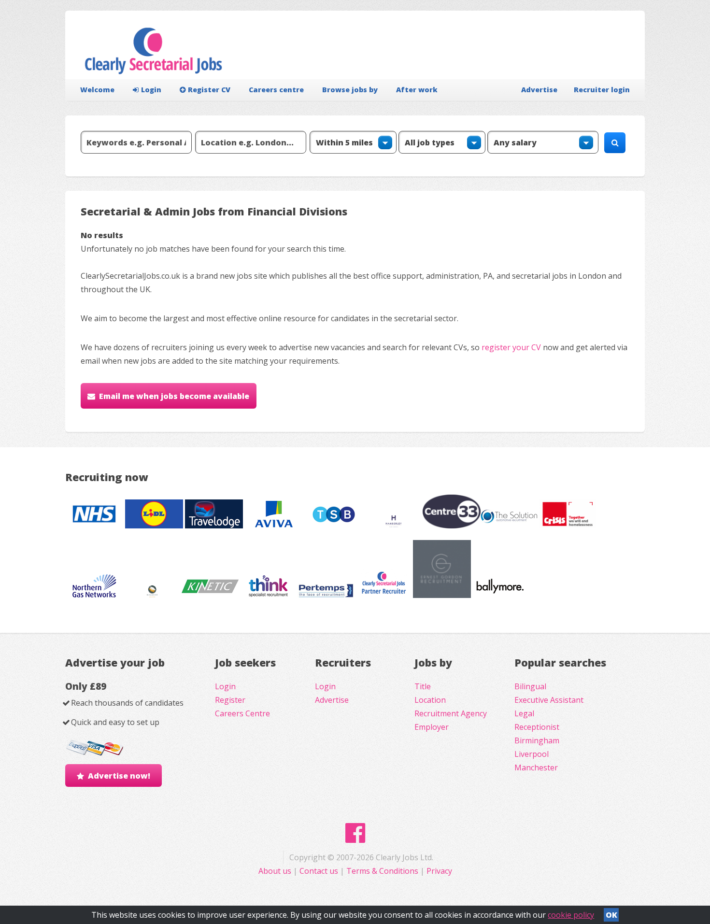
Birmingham (536, 740)
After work (417, 89)
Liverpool (531, 754)
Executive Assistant (548, 700)
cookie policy (571, 915)
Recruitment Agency (450, 713)
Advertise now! (119, 775)
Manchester (536, 767)
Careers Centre (242, 713)
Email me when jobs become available (174, 396)
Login (151, 89)
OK (611, 915)
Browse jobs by (350, 89)
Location (430, 700)
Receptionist (536, 727)
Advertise (539, 89)
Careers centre (276, 89)
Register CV (209, 89)
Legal (524, 713)
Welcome (97, 89)
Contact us (319, 871)
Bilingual (530, 686)
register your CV (511, 347)
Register (230, 700)
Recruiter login (602, 89)
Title (422, 686)
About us (275, 871)
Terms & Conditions (382, 871)
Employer (431, 727)
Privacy (439, 871)
